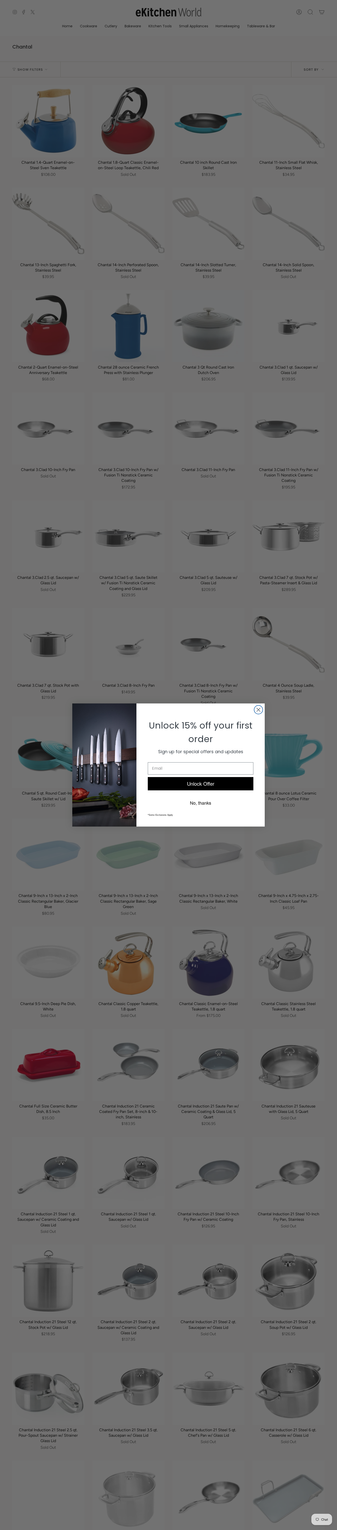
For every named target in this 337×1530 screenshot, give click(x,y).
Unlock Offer (200, 783)
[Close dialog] (258, 709)
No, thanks (200, 802)
